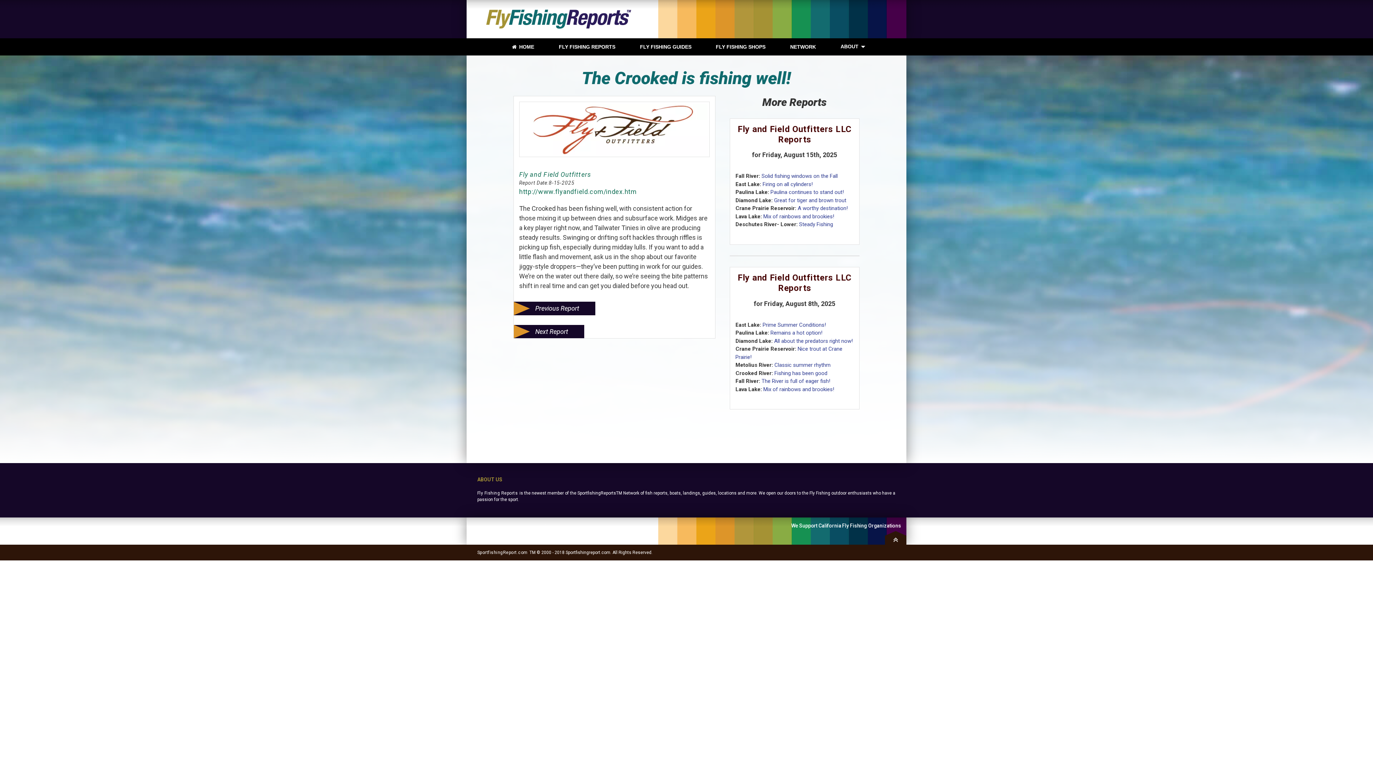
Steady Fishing (816, 224)
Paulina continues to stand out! (807, 192)
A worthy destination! (823, 208)
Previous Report (557, 308)
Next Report (551, 331)
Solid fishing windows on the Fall (800, 176)
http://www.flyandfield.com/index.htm (578, 191)
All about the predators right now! (813, 341)
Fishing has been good (800, 373)
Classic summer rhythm (802, 365)
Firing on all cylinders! (788, 184)
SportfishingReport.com (502, 552)
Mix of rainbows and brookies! (798, 216)
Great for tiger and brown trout (810, 200)
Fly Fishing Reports (497, 493)
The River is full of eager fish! (796, 381)
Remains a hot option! (796, 333)
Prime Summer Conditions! (794, 325)
